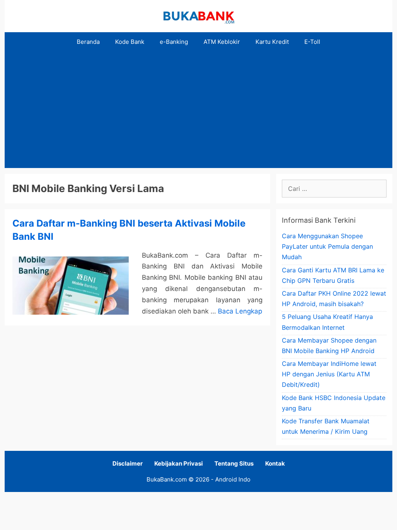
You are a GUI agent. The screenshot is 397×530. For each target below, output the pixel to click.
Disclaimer (127, 463)
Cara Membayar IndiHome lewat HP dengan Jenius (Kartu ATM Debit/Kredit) (329, 374)
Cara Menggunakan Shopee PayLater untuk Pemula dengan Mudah (327, 246)
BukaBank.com (167, 479)
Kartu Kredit (272, 41)
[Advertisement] (198, 109)
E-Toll (312, 41)
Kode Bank (129, 41)
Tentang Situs (234, 463)
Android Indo (232, 479)
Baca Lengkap (240, 311)
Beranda (88, 41)
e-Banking (174, 41)
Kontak (275, 463)
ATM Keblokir (222, 41)
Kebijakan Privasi (178, 463)
